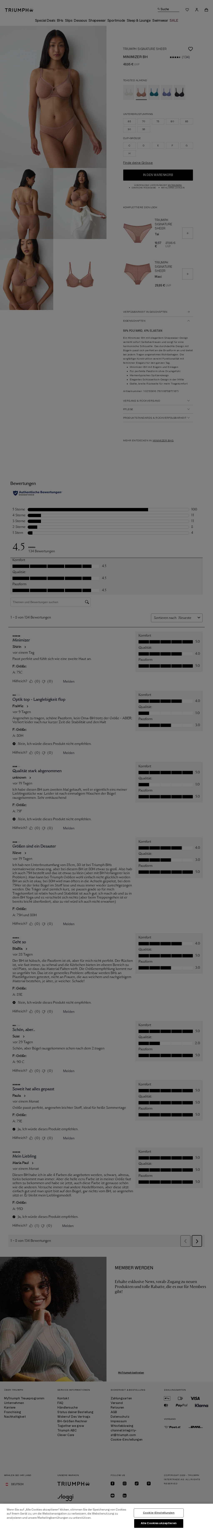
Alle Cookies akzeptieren (159, 1523)
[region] (106, 1518)
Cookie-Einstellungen (159, 1512)
